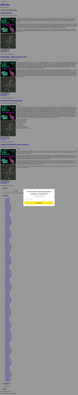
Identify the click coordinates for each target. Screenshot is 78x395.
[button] (39, 192)
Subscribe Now (39, 202)
